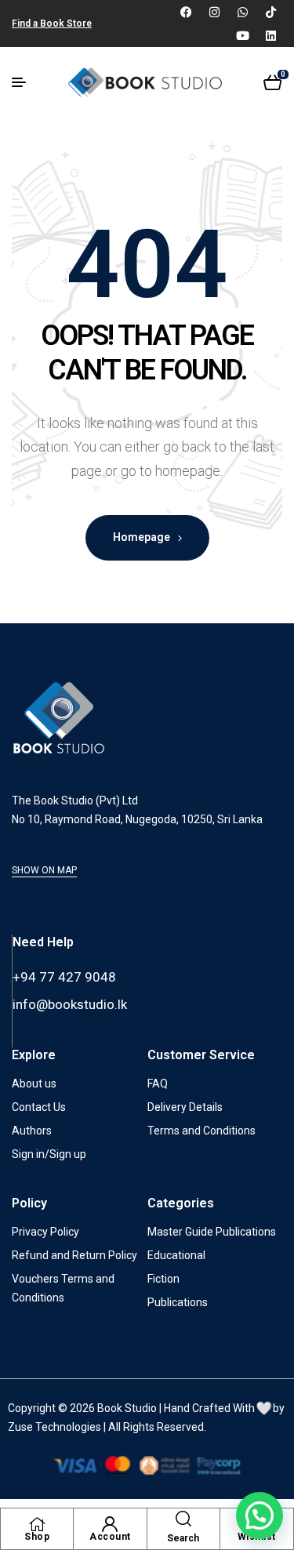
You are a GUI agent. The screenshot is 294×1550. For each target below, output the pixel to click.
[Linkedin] (270, 35)
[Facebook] (186, 12)
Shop (36, 1536)
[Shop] (37, 1524)
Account (110, 1536)
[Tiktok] (270, 12)
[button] (259, 1515)
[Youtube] (242, 35)
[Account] (110, 1524)
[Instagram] (214, 12)
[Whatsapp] (242, 12)
